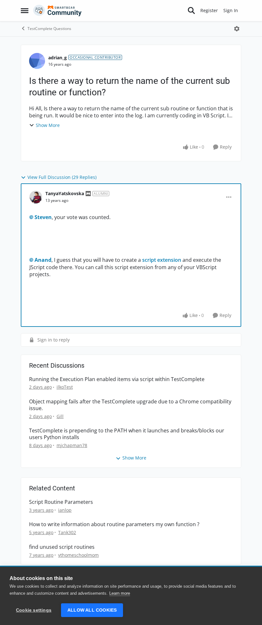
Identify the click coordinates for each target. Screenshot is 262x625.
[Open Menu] (236, 28)
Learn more (119, 593)
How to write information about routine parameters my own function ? (114, 524)
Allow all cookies (92, 610)
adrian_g (57, 58)
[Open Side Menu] (25, 10)
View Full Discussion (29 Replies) (61, 177)
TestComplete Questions (49, 28)
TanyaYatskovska (64, 193)
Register (209, 10)
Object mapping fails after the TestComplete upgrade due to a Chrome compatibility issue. (130, 405)
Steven (43, 217)
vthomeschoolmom (78, 555)
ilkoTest (65, 387)
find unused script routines (62, 547)
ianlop (65, 510)
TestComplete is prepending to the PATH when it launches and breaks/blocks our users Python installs (126, 434)
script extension (161, 259)
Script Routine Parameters (61, 502)
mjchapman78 (72, 445)
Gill (60, 416)
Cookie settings (33, 610)
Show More (48, 125)
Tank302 (67, 532)
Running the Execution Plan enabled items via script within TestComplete (116, 379)
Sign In (230, 10)
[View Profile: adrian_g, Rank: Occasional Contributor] (37, 61)
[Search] (191, 10)
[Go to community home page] (57, 10)
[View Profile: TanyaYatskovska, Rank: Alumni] (35, 197)
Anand (43, 259)
